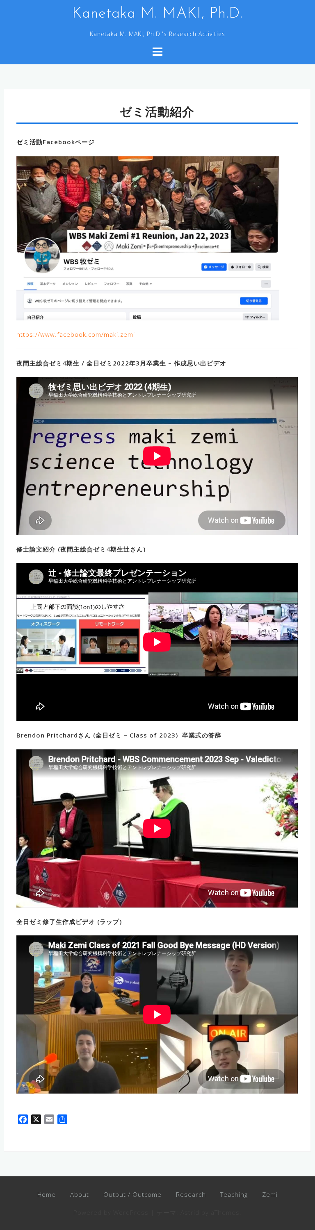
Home (46, 1194)
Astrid (189, 1212)
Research (191, 1194)
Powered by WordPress (110, 1212)
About (79, 1194)
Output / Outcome (132, 1194)
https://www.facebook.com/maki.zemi (75, 334)
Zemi (270, 1194)
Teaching (234, 1194)
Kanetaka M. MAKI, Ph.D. (157, 14)
